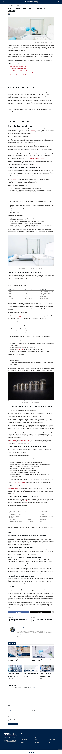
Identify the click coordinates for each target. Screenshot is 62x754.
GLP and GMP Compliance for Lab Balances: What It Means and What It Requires (15, 675)
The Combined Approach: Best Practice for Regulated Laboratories (24, 74)
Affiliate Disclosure (52, 740)
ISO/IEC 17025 (22, 225)
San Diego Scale (34, 130)
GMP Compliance (12, 440)
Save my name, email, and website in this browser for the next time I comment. (24, 716)
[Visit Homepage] (31, 2)
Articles (12, 5)
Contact (22, 740)
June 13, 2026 (10, 678)
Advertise (37, 744)
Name (9, 705)
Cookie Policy (51, 737)
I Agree (31, 752)
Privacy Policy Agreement (13, 719)
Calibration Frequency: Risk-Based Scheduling (19, 79)
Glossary (36, 740)
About (22, 737)
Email (9, 710)
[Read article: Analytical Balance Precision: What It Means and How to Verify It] (31, 668)
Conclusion (12, 84)
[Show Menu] (3, 2)
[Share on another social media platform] (53, 612)
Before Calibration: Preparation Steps (18, 68)
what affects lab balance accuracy (37, 158)
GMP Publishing (21, 316)
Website (33, 710)
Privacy (49, 750)
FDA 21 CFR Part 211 (25, 440)
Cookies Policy (56, 750)
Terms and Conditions (53, 739)
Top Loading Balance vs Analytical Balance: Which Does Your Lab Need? (23, 118)
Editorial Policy (24, 739)
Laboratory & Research (17, 5)
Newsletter (37, 742)
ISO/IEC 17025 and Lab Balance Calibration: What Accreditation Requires (46, 675)
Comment (10, 690)
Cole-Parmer (17, 108)
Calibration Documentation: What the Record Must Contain (22, 76)
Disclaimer (50, 742)
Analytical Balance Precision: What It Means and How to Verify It (21, 119)
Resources (37, 739)
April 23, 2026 (21, 13)
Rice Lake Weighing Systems (14, 488)
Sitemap (22, 742)
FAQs (11, 81)
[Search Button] (58, 2)
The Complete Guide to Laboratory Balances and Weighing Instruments (23, 121)
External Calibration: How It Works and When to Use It (21, 72)
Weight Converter (38, 736)
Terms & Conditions (18, 720)
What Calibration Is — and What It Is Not (18, 66)
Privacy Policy (26, 720)
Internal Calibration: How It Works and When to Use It (21, 70)
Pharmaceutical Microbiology (20, 482)
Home (9, 5)
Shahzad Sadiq (14, 13)
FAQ (35, 737)
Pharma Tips (29, 500)
